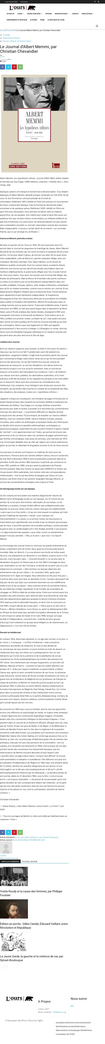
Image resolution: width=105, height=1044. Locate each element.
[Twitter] (98, 1)
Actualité (11, 30)
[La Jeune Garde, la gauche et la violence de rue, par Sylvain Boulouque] (34, 941)
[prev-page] (1, 966)
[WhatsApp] (20, 67)
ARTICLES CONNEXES (10, 862)
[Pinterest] (14, 67)
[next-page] (5, 966)
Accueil (3, 30)
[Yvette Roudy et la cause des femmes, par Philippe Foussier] (34, 876)
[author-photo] (6, 853)
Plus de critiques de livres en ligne (17, 41)
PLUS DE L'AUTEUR (29, 862)
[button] (97, 26)
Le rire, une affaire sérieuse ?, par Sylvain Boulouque (36, 837)
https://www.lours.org (9, 858)
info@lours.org (59, 1012)
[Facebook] (94, 1)
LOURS (2, 57)
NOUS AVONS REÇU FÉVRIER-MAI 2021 (28, 840)
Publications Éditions (11, 38)
